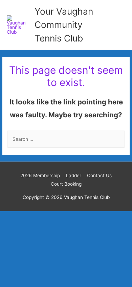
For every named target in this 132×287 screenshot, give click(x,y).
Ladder (73, 175)
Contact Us (99, 175)
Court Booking (66, 184)
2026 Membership (40, 175)
